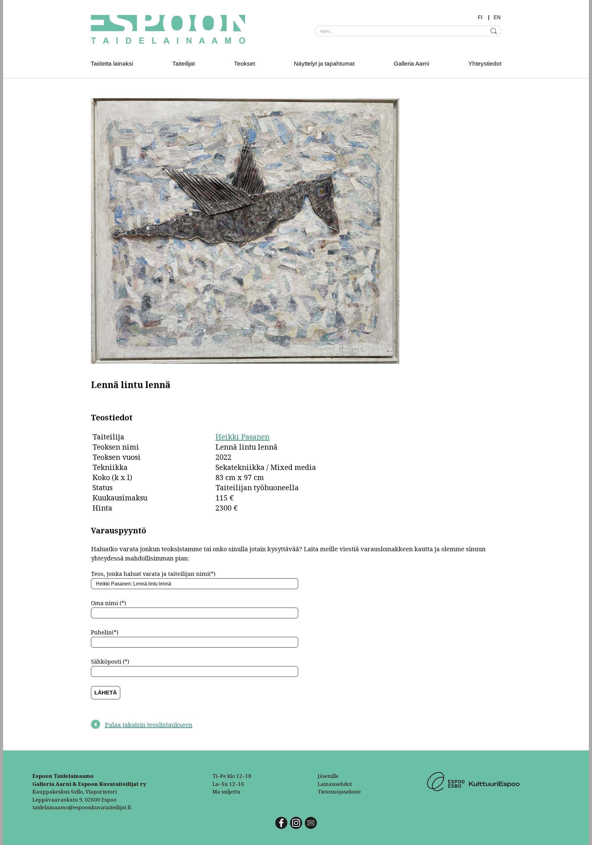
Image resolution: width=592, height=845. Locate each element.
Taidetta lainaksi (112, 63)
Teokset (244, 63)
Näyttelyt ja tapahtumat (324, 63)
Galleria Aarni (411, 63)
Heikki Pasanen (242, 437)
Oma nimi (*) (108, 603)
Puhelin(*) (104, 632)
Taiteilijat (183, 63)
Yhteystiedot (484, 63)
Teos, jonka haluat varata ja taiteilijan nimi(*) (153, 573)
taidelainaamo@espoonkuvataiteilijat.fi (81, 807)
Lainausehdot (335, 783)
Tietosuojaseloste (339, 791)
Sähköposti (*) (110, 661)
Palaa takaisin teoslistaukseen (148, 725)
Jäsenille (328, 775)
